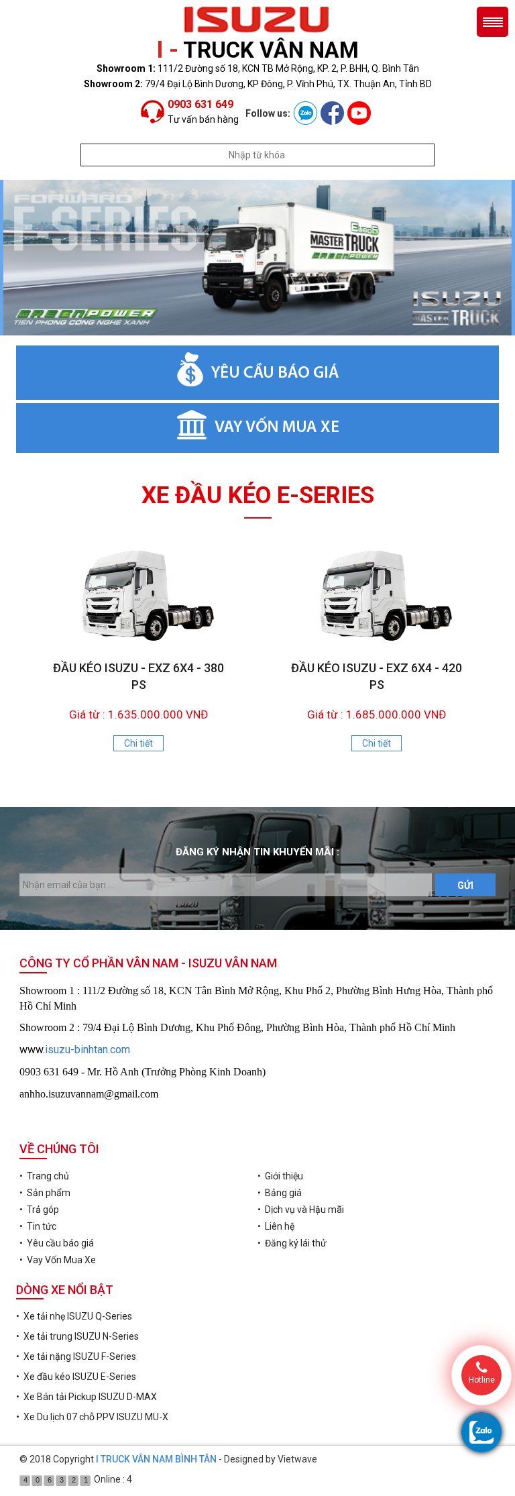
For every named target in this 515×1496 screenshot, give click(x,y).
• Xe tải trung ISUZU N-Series (77, 1336)
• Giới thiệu (280, 1176)
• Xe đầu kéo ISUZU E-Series (76, 1376)
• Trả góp (39, 1209)
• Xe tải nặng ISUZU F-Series (76, 1356)
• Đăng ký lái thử (292, 1243)
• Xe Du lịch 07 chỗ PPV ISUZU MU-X (92, 1416)
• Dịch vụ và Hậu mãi (301, 1209)
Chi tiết (138, 743)
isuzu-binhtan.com (87, 1049)
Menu (492, 22)
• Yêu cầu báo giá (56, 1243)
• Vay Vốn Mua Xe (57, 1259)
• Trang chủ (44, 1176)
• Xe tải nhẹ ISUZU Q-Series (74, 1316)
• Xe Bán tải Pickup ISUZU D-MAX (86, 1396)
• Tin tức (37, 1226)
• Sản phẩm (44, 1192)
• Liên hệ (276, 1226)
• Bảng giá (280, 1192)
